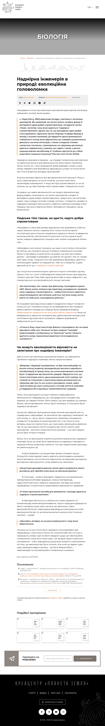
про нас (56, 693)
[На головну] (14, 7)
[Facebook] (20, 103)
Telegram (53, 598)
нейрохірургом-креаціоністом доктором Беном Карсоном (46, 312)
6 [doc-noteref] (25, 514)
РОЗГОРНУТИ (52, 590)
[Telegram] (24, 103)
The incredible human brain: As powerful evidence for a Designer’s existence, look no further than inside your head (49, 575)
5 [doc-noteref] (49, 494)
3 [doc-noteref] (77, 470)
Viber (60, 598)
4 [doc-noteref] (34, 476)
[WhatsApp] (34, 103)
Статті (32, 693)
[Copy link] (45, 103)
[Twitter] (29, 103)
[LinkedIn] (40, 103)
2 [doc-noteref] (64, 297)
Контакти (70, 693)
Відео (43, 693)
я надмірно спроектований (49, 265)
